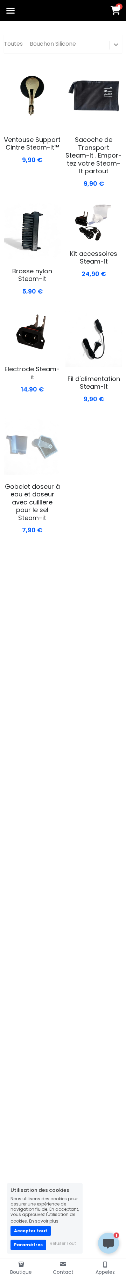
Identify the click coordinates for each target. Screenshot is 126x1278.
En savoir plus (43, 1220)
